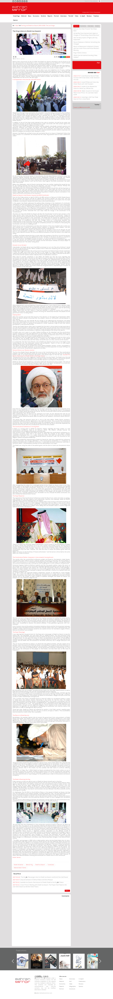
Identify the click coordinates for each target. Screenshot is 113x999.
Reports (50, 16)
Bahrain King (29, 864)
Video (76, 16)
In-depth (82, 16)
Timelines (96, 16)
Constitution (51, 864)
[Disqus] (41, 922)
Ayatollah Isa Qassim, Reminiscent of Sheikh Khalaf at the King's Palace (41, 355)
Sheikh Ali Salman (18, 864)
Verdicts (43, 16)
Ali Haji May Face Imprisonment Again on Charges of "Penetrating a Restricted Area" (86, 34)
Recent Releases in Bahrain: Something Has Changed (87, 43)
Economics (36, 16)
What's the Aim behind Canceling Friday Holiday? (85, 56)
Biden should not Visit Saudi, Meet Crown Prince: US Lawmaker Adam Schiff (86, 92)
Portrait (56, 16)
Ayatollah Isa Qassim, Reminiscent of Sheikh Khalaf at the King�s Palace (38, 882)
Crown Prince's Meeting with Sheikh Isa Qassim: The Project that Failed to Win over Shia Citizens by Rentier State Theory (40, 885)
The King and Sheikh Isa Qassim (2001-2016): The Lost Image (38, 25)
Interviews (63, 16)
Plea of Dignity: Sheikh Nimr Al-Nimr (50, 957)
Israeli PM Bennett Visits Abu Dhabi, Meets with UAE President (86, 83)
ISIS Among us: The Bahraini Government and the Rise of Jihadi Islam (79, 959)
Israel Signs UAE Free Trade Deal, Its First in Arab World (86, 98)
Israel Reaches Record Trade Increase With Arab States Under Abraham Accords (87, 77)
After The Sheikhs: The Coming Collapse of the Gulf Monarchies (93, 959)
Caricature (72, 989)
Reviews (89, 16)
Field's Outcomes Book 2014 (64, 956)
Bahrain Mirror (19, 8)
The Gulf (70, 16)
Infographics (72, 986)
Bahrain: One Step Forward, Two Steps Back (85, 30)
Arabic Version (17, 857)
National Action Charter (20, 867)
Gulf (98, 72)
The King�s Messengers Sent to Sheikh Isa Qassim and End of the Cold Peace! (40, 877)
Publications (21, 951)
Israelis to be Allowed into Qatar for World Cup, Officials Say (85, 87)
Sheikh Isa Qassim (40, 864)
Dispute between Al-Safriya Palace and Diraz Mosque (33, 879)
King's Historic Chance (80, 53)
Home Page (16, 16)
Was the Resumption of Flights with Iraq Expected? (85, 38)
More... (67, 890)
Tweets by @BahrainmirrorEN (81, 107)
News (29, 16)
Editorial (23, 16)
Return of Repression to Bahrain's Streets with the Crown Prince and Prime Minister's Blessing (86, 48)
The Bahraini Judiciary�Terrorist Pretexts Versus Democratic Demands (36, 959)
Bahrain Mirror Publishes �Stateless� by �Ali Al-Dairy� (22, 958)
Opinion (15, 20)
